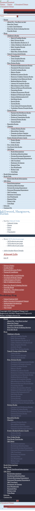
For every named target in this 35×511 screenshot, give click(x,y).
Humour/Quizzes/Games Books (22, 77)
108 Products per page (15, 246)
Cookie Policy (9, 268)
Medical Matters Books (19, 81)
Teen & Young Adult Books (16, 54)
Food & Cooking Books (18, 70)
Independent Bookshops (13, 303)
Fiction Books (12, 110)
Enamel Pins (15, 165)
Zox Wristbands (16, 167)
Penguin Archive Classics (19, 133)
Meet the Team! (12, 24)
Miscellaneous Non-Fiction (20, 86)
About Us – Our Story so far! (16, 22)
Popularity (11, 232)
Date (9, 230)
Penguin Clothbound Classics (21, 135)
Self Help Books (16, 99)
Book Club (7, 176)
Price (9, 227)
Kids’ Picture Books (17, 40)
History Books (15, 72)
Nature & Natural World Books (21, 88)
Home (6, 20)
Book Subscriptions (17, 152)
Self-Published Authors (12, 282)
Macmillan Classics (17, 131)
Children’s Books (13, 36)
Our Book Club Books (14, 147)
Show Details (19, 251)
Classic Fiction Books (18, 129)
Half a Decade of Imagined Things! (16, 301)
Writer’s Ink (15, 169)
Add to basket (9, 251)
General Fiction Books (18, 119)
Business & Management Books (21, 65)
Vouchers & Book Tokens (13, 278)
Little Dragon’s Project (12, 280)
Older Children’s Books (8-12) (21, 45)
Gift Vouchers (15, 160)
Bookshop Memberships (19, 154)
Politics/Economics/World (20, 92)
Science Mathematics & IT (19, 97)
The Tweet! (8, 308)
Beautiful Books (12, 124)
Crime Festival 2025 (11, 299)
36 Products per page (15, 241)
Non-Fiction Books (13, 63)
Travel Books (15, 103)
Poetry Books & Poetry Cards (17, 138)
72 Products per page (15, 243)
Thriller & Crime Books (19, 115)
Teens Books (15, 56)
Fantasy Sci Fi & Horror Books (21, 113)
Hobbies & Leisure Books (19, 74)
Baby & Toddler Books (18, 38)
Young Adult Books (17, 61)
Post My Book (12, 31)
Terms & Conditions (11, 272)
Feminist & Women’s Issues (20, 68)
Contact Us (8, 208)
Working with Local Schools (14, 275)
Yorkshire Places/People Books (22, 108)
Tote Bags (14, 172)
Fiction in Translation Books (20, 117)
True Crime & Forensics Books (21, 106)
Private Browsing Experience (21, 156)
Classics (10, 126)
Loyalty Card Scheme (14, 26)
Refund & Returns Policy (13, 270)
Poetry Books (15, 140)
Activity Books (16, 49)
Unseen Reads (16, 122)
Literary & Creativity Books (20, 83)
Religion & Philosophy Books (20, 94)
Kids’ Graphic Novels (18, 47)
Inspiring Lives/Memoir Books (21, 79)
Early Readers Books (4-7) (20, 42)
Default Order (12, 223)
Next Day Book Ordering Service (18, 29)
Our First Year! (9, 306)
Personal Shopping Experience (21, 158)
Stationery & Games (17, 163)
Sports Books (15, 101)
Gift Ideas (10, 149)
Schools (6, 206)
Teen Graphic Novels (18, 58)
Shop (5, 33)
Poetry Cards (15, 142)
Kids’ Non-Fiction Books (19, 51)
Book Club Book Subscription (17, 179)
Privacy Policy (9, 266)
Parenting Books (16, 90)
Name (9, 225)
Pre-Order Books (13, 145)
